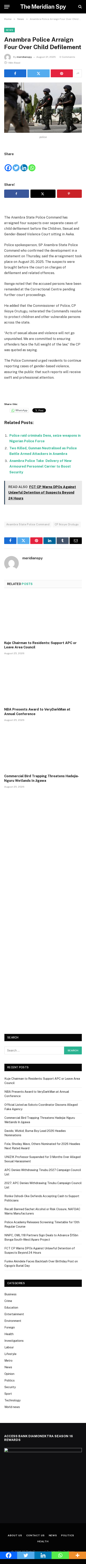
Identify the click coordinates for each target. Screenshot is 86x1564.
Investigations (14, 1340)
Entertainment (14, 1314)
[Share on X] (42, 194)
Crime (8, 1301)
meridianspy (24, 57)
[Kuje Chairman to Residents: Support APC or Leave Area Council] (43, 615)
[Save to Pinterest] (69, 194)
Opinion (9, 1373)
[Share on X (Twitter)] (38, 73)
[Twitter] (16, 164)
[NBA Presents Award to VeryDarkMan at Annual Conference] (43, 682)
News (9, 30)
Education (11, 1307)
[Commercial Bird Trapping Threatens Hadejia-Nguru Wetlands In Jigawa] (43, 749)
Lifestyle (10, 1354)
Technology (12, 1400)
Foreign (9, 1327)
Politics (9, 1380)
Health (9, 1334)
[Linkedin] (24, 164)
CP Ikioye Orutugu (67, 524)
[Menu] (7, 6)
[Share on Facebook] (15, 73)
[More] (77, 1555)
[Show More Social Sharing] (78, 73)
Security (10, 1387)
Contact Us (35, 1535)
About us (15, 1535)
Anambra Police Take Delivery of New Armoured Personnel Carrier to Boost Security (40, 466)
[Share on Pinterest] (62, 73)
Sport (8, 1393)
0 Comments (67, 57)
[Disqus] (43, 854)
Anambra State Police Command (27, 524)
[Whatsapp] (31, 164)
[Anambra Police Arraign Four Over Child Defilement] (43, 107)
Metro (8, 1360)
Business (10, 1294)
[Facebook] (8, 164)
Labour (9, 1347)
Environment (12, 1320)
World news (12, 1407)
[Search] (79, 6)
